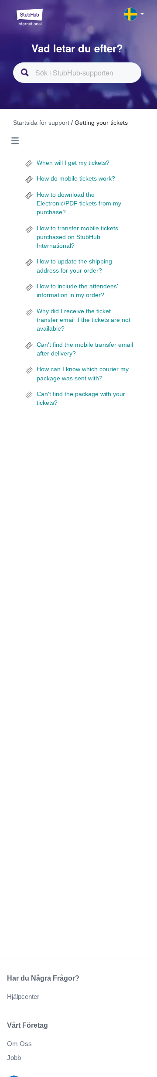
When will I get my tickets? (73, 162)
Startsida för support (42, 122)
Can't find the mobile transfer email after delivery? (85, 349)
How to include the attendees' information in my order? (77, 290)
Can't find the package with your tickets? (81, 398)
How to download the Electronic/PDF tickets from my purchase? (79, 203)
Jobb (14, 1057)
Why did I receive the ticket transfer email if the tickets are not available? (83, 320)
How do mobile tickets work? (76, 178)
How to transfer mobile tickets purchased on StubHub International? (77, 237)
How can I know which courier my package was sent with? (83, 373)
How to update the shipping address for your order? (74, 266)
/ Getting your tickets (99, 122)
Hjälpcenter (23, 996)
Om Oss (19, 1043)
